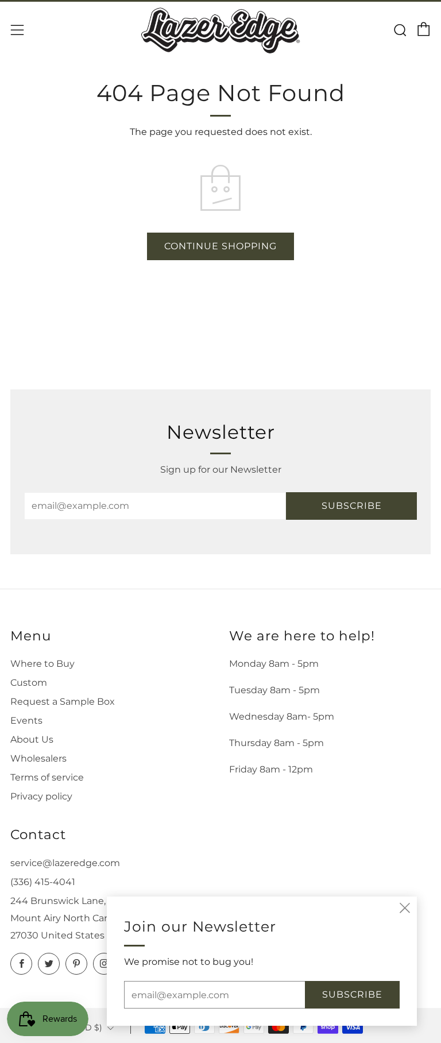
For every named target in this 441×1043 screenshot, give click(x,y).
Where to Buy (42, 663)
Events (26, 720)
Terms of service (47, 777)
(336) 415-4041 (42, 881)
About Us (31, 739)
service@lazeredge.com (65, 862)
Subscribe (352, 505)
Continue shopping (220, 246)
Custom (28, 682)
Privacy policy (41, 796)
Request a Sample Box (62, 701)
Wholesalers (38, 758)
